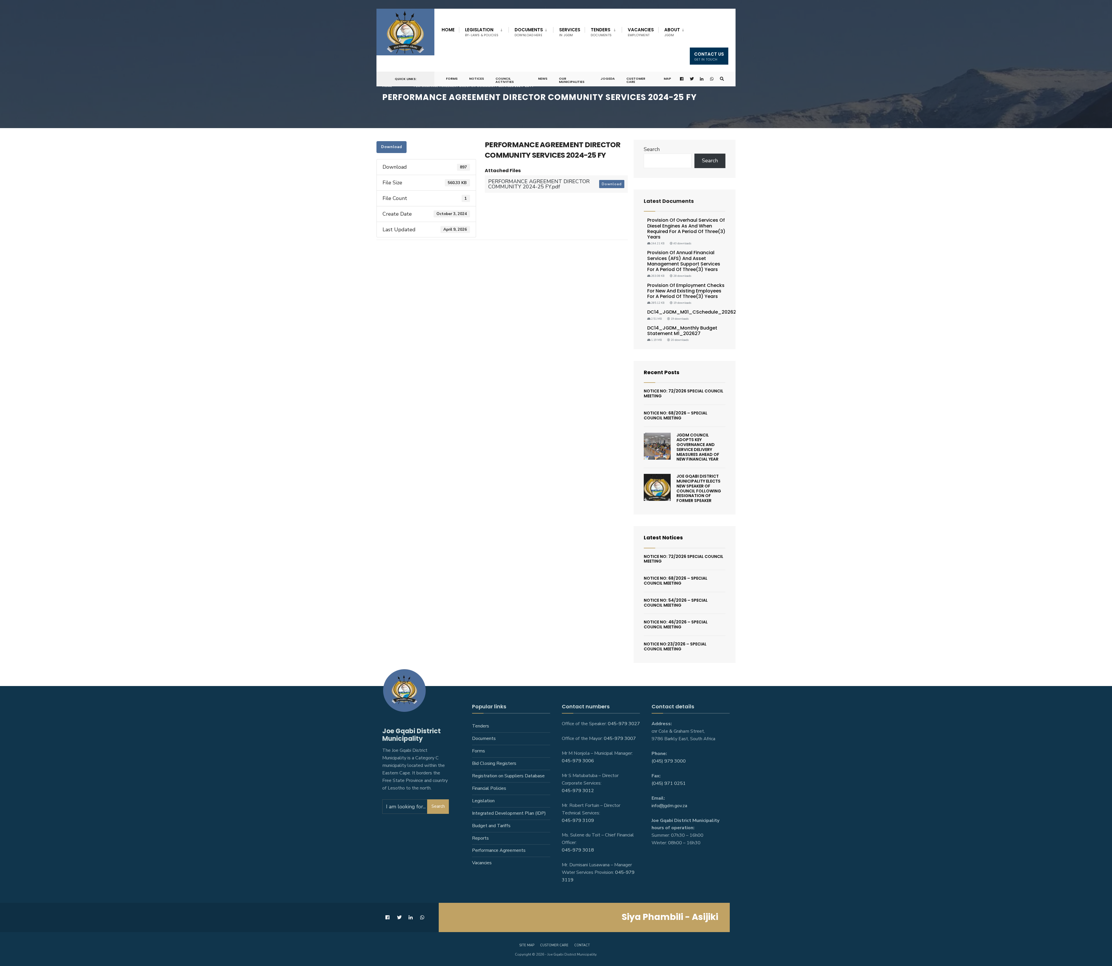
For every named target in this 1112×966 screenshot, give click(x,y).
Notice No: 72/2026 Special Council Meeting (683, 393)
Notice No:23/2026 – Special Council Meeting (675, 646)
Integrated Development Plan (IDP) (509, 813)
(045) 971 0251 (669, 783)
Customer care (554, 945)
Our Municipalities (571, 80)
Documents (529, 32)
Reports (480, 838)
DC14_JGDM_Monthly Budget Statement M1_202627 (682, 331)
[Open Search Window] (722, 79)
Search (652, 149)
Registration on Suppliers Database (508, 776)
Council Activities (504, 80)
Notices (476, 78)
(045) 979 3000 (669, 761)
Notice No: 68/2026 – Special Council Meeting (675, 415)
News (542, 78)
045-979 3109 (578, 820)
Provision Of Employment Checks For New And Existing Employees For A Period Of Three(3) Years (686, 291)
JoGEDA (608, 78)
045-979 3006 (578, 761)
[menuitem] (484, 31)
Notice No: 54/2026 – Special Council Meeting (676, 602)
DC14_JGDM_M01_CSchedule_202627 (693, 312)
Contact (582, 945)
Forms (452, 78)
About (672, 32)
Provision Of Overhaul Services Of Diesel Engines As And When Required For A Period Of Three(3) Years (686, 228)
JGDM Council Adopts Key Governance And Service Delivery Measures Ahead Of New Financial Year (697, 447)
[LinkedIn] (702, 79)
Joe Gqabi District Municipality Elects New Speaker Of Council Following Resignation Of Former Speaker (698, 488)
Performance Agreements (499, 850)
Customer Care (635, 80)
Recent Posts (661, 372)
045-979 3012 (578, 790)
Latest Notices (663, 537)
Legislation (481, 32)
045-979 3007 (620, 738)
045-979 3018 (578, 850)
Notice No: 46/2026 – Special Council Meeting (676, 624)
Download (391, 147)
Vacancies (641, 32)
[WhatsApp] (712, 79)
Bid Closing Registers (494, 763)
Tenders (601, 32)
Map (667, 78)
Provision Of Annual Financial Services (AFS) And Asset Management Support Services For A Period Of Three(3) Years (683, 261)
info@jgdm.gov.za (669, 806)
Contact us (709, 56)
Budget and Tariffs (491, 826)
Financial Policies (489, 788)
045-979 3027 (624, 724)
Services (569, 32)
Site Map (526, 945)
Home (448, 30)
